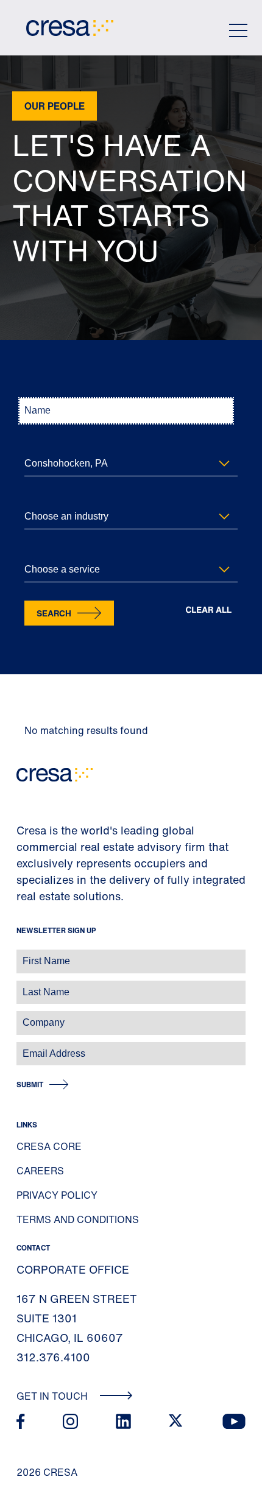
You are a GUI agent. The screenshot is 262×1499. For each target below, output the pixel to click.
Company (22, 1016)
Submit (29, 1084)
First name (24, 955)
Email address (30, 1047)
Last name (23, 986)
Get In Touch (53, 1396)
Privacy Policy (56, 1195)
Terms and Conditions (77, 1219)
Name (34, 391)
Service (37, 550)
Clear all (208, 610)
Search (54, 613)
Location (39, 444)
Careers (40, 1170)
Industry (38, 497)
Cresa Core (49, 1146)
